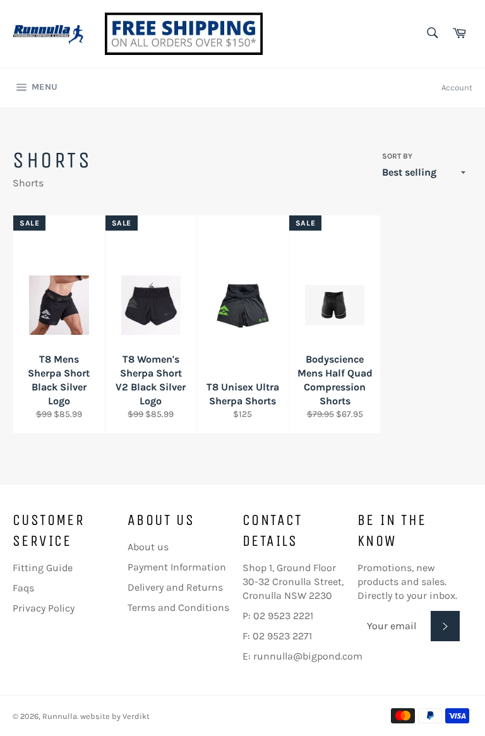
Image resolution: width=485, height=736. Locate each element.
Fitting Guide (43, 568)
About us (148, 547)
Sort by (397, 156)
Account (456, 87)
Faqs (23, 588)
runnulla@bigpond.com (307, 656)
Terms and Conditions (178, 607)
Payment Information (177, 567)
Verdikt (136, 716)
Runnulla (59, 716)
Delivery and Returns (175, 587)
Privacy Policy (44, 608)
